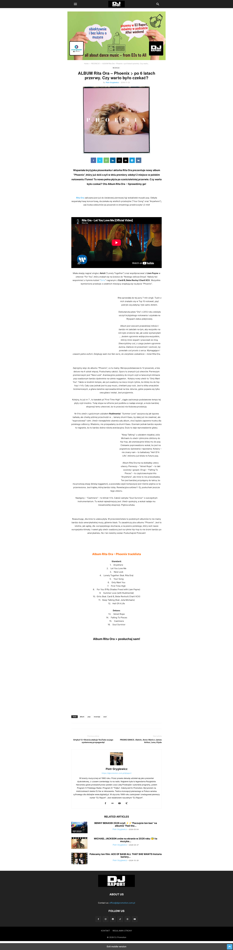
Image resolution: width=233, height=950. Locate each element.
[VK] (138, 160)
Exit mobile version (116, 946)
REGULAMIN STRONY (122, 930)
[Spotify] (113, 919)
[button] (75, 4)
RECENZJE (95, 64)
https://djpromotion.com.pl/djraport (116, 773)
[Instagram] (105, 919)
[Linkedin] (113, 160)
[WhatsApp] (106, 160)
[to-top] (229, 945)
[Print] (125, 160)
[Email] (119, 160)
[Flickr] (112, 803)
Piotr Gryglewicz (112, 82)
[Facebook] (93, 160)
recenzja (97, 717)
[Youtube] (119, 803)
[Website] (127, 919)
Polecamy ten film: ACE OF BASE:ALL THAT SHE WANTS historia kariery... (126, 855)
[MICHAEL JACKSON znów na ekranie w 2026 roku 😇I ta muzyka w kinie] (79, 843)
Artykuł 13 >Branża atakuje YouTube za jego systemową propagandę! (93, 741)
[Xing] (126, 803)
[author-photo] (116, 765)
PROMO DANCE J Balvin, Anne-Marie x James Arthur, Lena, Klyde (141, 741)
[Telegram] (132, 160)
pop (89, 717)
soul (105, 717)
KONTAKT (105, 930)
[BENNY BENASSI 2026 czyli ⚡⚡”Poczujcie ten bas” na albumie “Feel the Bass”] (79, 828)
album (82, 717)
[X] (100, 160)
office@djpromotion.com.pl (122, 903)
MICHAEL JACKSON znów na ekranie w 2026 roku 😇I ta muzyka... (125, 840)
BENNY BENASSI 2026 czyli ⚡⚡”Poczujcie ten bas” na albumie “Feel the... (125, 824)
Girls (103, 280)
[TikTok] (120, 919)
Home (86, 64)
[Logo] (116, 886)
